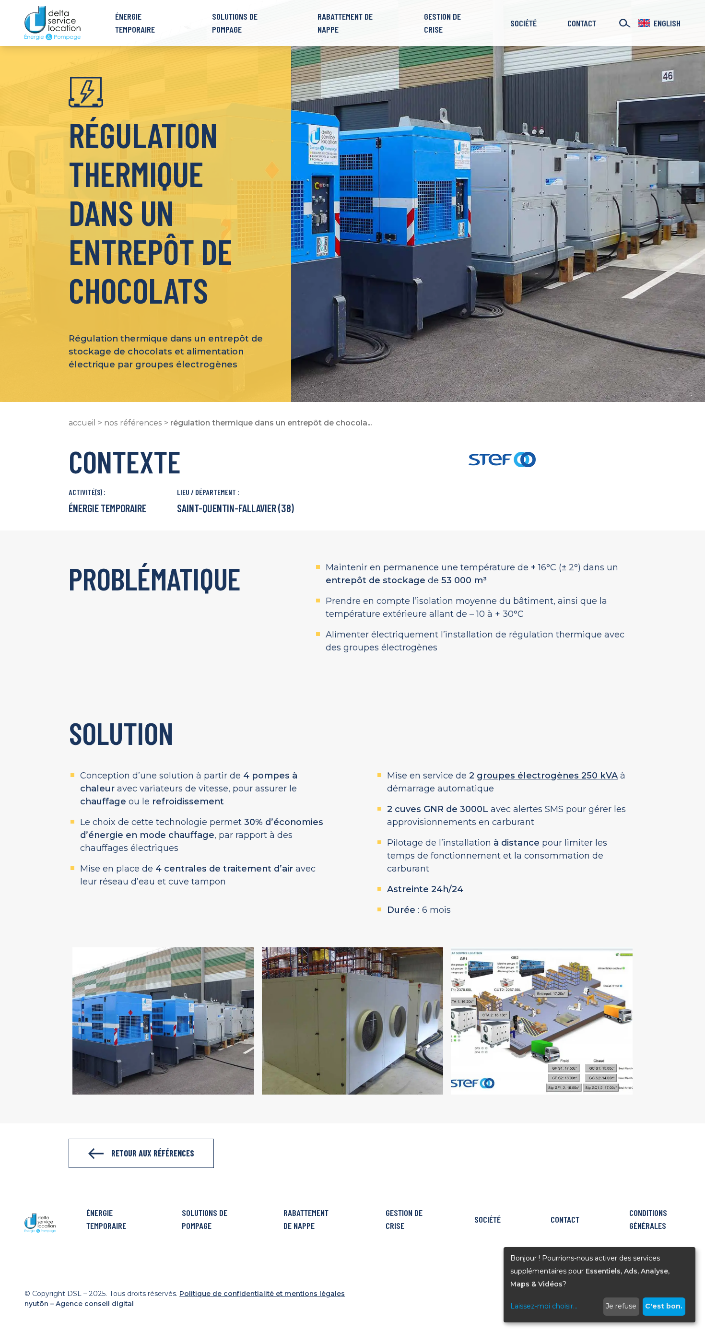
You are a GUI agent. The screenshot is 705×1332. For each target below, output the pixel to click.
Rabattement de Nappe (345, 23)
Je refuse (621, 1306)
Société (523, 23)
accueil (82, 422)
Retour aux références (152, 1153)
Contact (581, 23)
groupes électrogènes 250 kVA (547, 775)
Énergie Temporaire (135, 23)
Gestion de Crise (442, 23)
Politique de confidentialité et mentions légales (262, 1293)
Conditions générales (648, 1219)
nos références (133, 422)
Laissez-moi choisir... (543, 1306)
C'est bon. (663, 1306)
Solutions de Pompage (235, 23)
